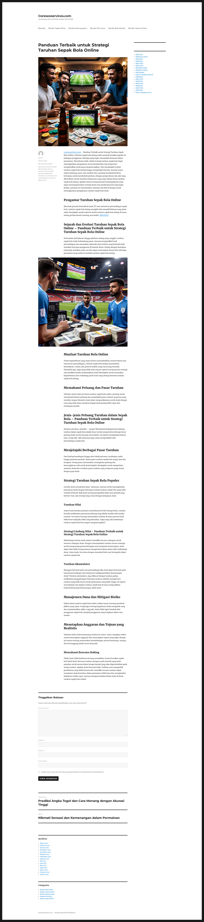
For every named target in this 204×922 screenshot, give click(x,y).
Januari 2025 (44, 874)
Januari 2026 (44, 848)
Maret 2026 (44, 843)
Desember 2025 (45, 850)
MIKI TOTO (139, 63)
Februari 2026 (45, 845)
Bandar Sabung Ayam (78, 28)
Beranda (41, 28)
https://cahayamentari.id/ (144, 75)
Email (41, 751)
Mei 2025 (43, 865)
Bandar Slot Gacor (97, 28)
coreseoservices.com (72, 152)
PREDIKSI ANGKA (141, 70)
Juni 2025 (43, 863)
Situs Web (42, 761)
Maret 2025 (44, 870)
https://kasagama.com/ (144, 92)
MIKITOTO (104, 215)
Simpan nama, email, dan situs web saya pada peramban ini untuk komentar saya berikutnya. (72, 772)
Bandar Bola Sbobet (116, 28)
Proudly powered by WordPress (64, 913)
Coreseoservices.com (54, 16)
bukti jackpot (140, 72)
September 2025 (45, 857)
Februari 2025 (44, 872)
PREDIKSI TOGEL (141, 68)
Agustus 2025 (44, 859)
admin (40, 158)
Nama (41, 740)
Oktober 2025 (44, 854)
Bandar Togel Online (57, 28)
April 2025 (43, 868)
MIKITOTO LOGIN (142, 57)
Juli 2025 (43, 861)
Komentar (43, 708)
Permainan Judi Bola (45, 176)
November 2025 (45, 852)
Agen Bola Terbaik (44, 167)
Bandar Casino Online (137, 28)
